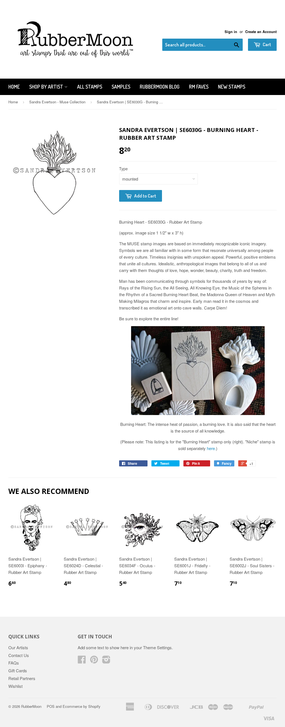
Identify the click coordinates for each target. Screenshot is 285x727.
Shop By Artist (46, 87)
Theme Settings (157, 647)
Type (123, 168)
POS (51, 706)
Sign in (231, 31)
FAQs (13, 663)
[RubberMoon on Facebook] (82, 661)
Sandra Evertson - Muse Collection (57, 101)
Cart (266, 44)
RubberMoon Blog (160, 87)
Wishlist (15, 686)
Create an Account (261, 31)
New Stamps (231, 87)
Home (14, 87)
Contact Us (18, 655)
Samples (121, 87)
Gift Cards (17, 670)
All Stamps (89, 87)
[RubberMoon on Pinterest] (94, 661)
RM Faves (198, 87)
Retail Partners (21, 678)
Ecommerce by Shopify (81, 706)
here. (211, 448)
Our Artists (18, 647)
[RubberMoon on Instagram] (106, 661)
